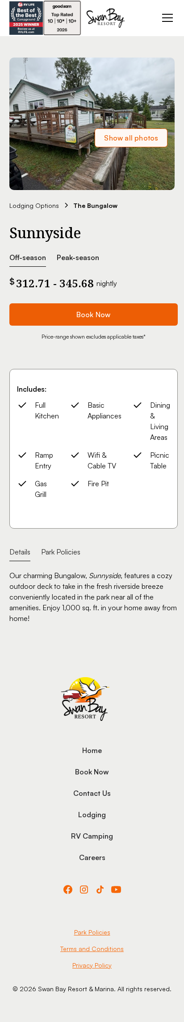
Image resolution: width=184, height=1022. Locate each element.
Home (92, 750)
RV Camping (92, 836)
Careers (92, 857)
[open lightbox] (92, 124)
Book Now (93, 314)
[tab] (19, 552)
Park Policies (92, 932)
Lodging (92, 814)
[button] (166, 18)
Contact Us (92, 793)
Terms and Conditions (92, 948)
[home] (105, 18)
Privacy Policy (92, 965)
